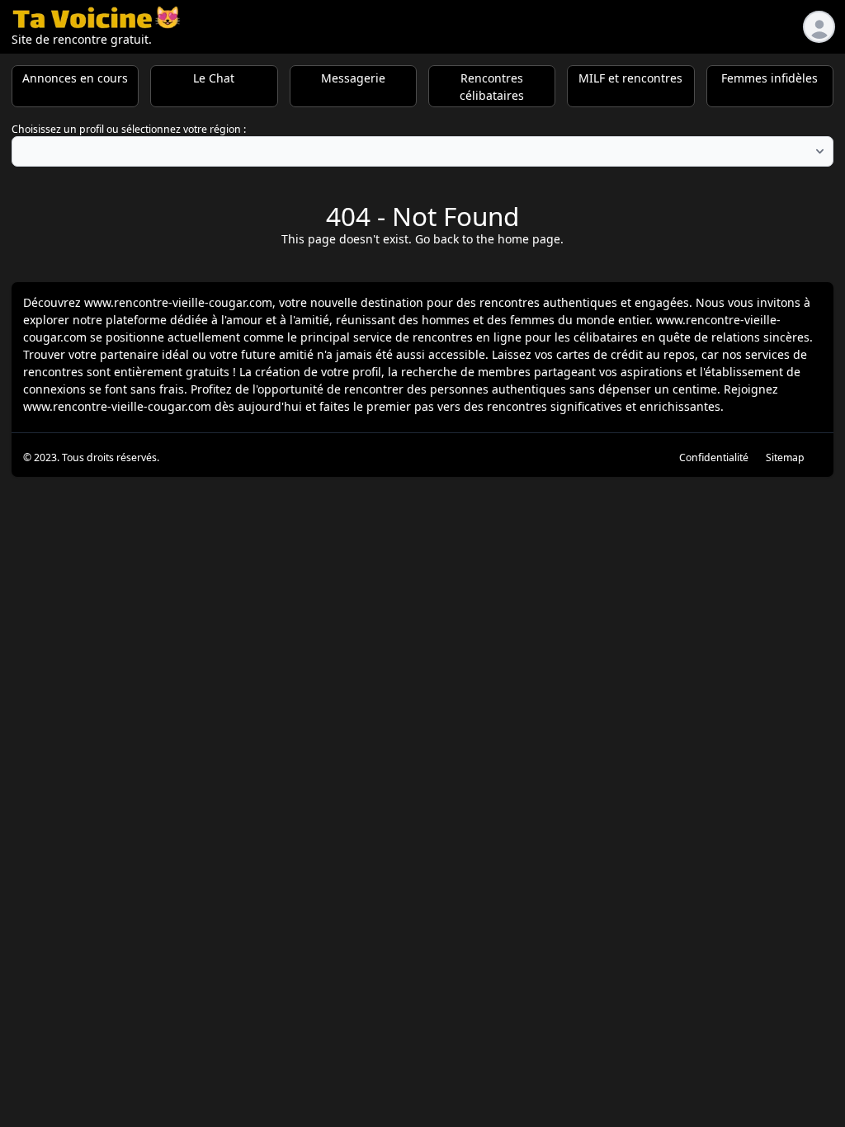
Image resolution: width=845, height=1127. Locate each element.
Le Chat (213, 78)
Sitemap (785, 457)
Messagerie (353, 78)
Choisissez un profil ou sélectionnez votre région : (129, 129)
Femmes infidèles (769, 78)
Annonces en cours (75, 78)
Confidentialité (713, 457)
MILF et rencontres (630, 78)
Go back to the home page (487, 239)
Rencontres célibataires (492, 86)
